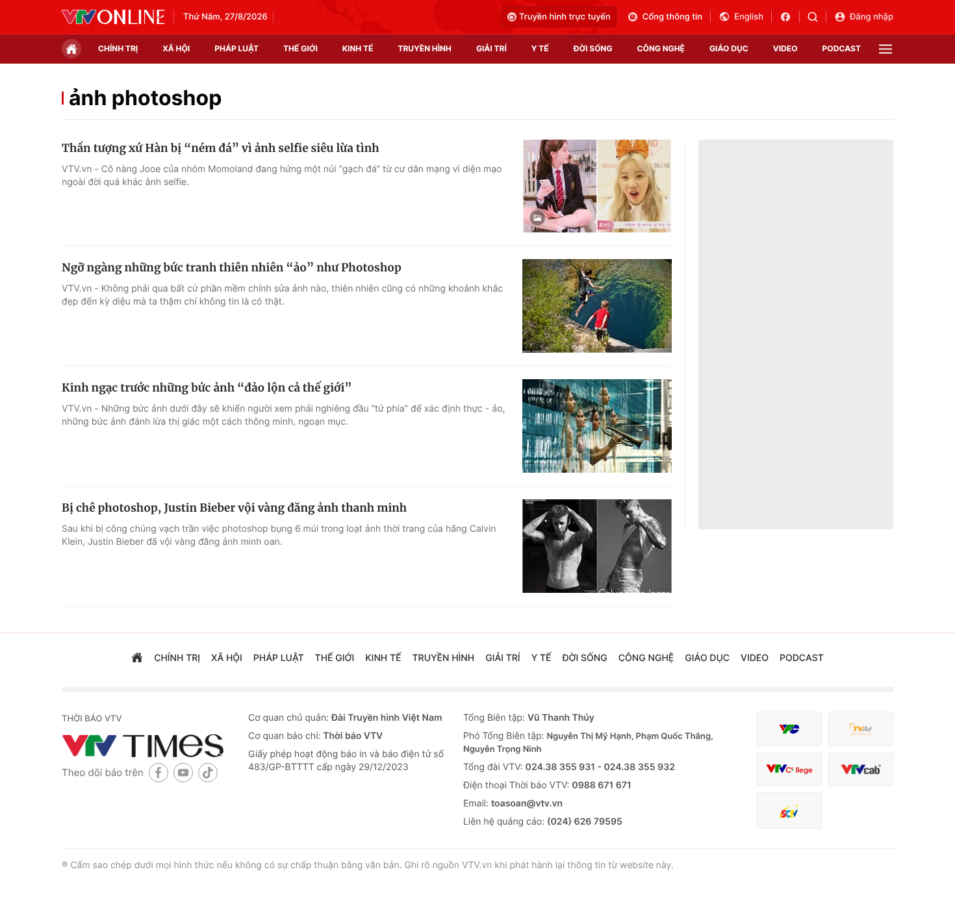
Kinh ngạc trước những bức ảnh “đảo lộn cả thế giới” (207, 387)
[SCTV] (789, 810)
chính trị (118, 48)
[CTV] (789, 769)
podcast (841, 48)
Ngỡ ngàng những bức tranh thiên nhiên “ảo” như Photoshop (231, 267)
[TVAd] (860, 729)
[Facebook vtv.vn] (790, 17)
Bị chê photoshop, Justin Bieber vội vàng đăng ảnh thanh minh (234, 508)
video (785, 48)
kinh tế (358, 48)
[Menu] (885, 49)
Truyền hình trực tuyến (565, 17)
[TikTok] (208, 772)
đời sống (593, 48)
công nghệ (661, 48)
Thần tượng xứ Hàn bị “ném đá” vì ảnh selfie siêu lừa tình (220, 148)
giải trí (491, 48)
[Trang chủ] (71, 48)
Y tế (540, 48)
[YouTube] (183, 772)
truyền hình (424, 48)
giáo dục (728, 48)
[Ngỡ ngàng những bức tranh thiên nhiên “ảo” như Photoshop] (597, 306)
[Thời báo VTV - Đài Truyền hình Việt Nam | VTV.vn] (113, 17)
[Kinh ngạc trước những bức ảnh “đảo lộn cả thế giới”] (597, 426)
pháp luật (236, 48)
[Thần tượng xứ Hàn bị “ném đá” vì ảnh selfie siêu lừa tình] (597, 186)
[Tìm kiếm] (817, 17)
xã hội (176, 48)
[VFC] (789, 729)
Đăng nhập (871, 17)
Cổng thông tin (672, 17)
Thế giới (300, 48)
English (748, 17)
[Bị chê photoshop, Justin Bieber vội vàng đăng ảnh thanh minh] (597, 546)
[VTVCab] (860, 769)
